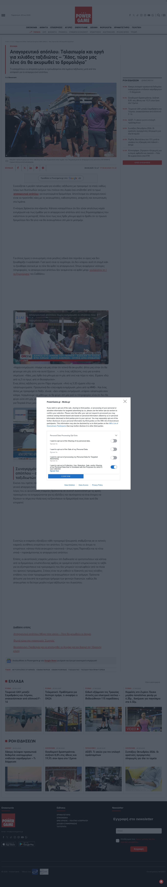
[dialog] (83, 443)
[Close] (125, 402)
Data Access (83, 485)
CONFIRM (65, 476)
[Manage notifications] (161, 882)
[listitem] (83, 435)
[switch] (114, 440)
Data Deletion (69, 485)
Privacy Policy (97, 485)
